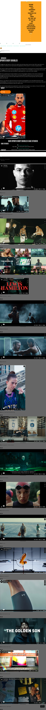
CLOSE (1, 195)
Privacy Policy (3, 160)
